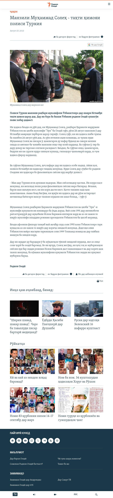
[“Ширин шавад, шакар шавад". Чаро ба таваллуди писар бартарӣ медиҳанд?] (24, 308)
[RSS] (50, 440)
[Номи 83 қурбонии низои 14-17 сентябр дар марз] (32, 399)
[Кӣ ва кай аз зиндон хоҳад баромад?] (32, 361)
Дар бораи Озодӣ (18, 459)
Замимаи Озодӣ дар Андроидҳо (25, 480)
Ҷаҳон (13, 12)
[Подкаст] (57, 440)
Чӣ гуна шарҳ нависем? (69, 459)
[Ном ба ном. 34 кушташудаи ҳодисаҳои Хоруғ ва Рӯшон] (80, 361)
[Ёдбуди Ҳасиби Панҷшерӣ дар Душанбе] (56, 308)
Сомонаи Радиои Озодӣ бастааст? (26, 464)
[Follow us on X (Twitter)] (38, 440)
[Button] (64, 37)
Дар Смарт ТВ (64, 480)
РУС (76, 494)
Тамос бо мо (63, 464)
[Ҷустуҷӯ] (96, 494)
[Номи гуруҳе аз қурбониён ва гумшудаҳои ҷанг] (80, 399)
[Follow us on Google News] (12, 440)
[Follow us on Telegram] (44, 440)
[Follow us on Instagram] (31, 440)
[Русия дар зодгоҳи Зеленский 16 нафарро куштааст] (88, 308)
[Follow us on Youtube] (25, 440)
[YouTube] (55, 494)
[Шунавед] (34, 494)
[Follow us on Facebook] (18, 440)
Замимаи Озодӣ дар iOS (21, 485)
